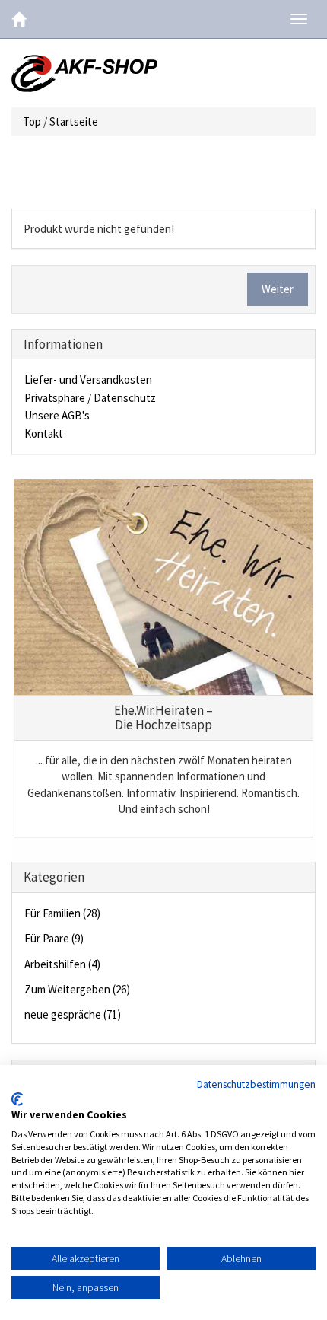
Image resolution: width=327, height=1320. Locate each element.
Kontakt (43, 433)
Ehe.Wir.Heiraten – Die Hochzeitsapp (163, 717)
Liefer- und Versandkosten (88, 379)
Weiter (278, 289)
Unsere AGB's (57, 415)
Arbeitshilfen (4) (62, 964)
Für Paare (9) (54, 938)
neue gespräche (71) (72, 1014)
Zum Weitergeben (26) (77, 989)
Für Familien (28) (62, 913)
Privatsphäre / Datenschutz (90, 398)
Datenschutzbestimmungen (256, 1084)
